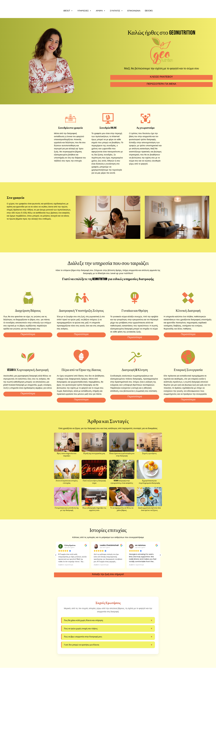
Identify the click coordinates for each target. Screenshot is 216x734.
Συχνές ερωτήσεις (149, 453)
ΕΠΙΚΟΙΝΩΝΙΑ (133, 10)
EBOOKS (149, 10)
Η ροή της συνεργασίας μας (94, 453)
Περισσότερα (28, 334)
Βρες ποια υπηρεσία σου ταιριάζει (66, 454)
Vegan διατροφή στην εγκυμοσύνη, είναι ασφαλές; (122, 481)
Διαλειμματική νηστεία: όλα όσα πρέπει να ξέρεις (149, 509)
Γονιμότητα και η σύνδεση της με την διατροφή (67, 509)
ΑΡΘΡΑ (99, 10)
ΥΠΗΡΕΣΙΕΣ (83, 10)
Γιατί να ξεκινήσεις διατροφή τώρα (94, 481)
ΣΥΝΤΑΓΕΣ (115, 10)
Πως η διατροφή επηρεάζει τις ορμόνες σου (94, 509)
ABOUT (66, 10)
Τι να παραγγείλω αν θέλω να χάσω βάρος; (121, 509)
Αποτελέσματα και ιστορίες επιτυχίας (67, 481)
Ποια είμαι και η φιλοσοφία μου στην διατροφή (121, 454)
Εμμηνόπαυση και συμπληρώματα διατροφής (149, 481)
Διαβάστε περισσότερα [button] (65, 565)
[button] (160, 555)
